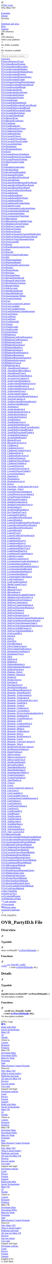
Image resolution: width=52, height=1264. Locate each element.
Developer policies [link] (9, 1091)
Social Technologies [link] (10, 1029)
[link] (7, 5)
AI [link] (2, 1035)
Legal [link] (3, 1094)
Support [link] (4, 1102)
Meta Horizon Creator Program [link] (15, 1065)
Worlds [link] (4, 1037)
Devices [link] (5, 1081)
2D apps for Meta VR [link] (11, 1078)
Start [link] (3, 1063)
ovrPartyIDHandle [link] (27, 950)
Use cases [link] (5, 1086)
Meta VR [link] (5, 1032)
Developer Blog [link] (8, 1053)
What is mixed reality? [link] (11, 1073)
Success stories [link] (8, 1084)
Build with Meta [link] (8, 1027)
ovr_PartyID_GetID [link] (16, 964)
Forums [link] (4, 1099)
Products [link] (5, 1047)
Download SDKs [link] (9, 1055)
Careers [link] (4, 1042)
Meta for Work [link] (8, 1058)
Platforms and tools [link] (10, 1076)
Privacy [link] (4, 1096)
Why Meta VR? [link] (8, 1071)
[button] (26, 2)
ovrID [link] (4, 966)
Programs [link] (5, 1060)
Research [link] (5, 1045)
